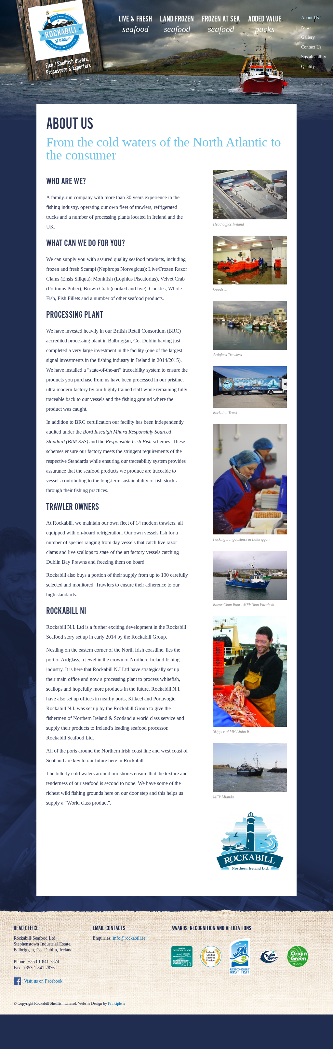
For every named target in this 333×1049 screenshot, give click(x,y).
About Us (310, 17)
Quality (308, 66)
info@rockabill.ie (129, 938)
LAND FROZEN (177, 24)
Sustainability (313, 56)
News (306, 27)
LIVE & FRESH (135, 24)
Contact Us (311, 47)
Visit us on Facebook (43, 981)
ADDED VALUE (264, 24)
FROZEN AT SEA (221, 24)
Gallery (308, 37)
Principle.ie (116, 1003)
